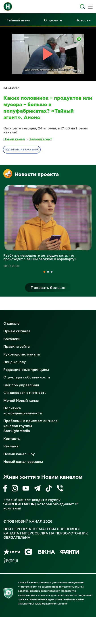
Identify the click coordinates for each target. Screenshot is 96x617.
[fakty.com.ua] (69, 552)
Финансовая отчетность (24, 392)
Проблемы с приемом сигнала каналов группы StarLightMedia (30, 425)
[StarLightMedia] (19, 504)
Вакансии (12, 339)
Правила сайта (16, 346)
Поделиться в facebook (22, 149)
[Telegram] (37, 489)
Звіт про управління (21, 385)
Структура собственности (26, 377)
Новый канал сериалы (23, 461)
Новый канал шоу (19, 454)
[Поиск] (82, 6)
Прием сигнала (16, 331)
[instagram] (15, 489)
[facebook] (5, 489)
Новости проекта (37, 174)
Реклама (11, 446)
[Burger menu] (90, 7)
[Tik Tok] (48, 489)
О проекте (53, 20)
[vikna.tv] (46, 552)
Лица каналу (14, 362)
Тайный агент (19, 20)
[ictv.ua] (11, 552)
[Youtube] (25, 489)
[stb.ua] (28, 552)
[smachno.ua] (10, 561)
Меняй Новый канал (21, 400)
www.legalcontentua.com (51, 603)
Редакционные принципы (26, 369)
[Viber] (60, 489)
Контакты (12, 438)
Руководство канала (21, 354)
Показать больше (48, 288)
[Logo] (7, 6)
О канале (11, 323)
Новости (83, 20)
